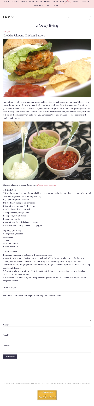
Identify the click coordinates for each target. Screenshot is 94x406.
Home (6, 2)
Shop (55, 2)
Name (6, 324)
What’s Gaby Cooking (46, 185)
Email (6, 335)
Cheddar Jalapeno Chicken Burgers (24, 35)
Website (6, 345)
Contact (55, 5)
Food (31, 2)
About (75, 2)
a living (47, 25)
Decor (39, 2)
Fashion (15, 2)
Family (24, 2)
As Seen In (85, 2)
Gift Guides (65, 2)
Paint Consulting (41, 5)
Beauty (47, 2)
